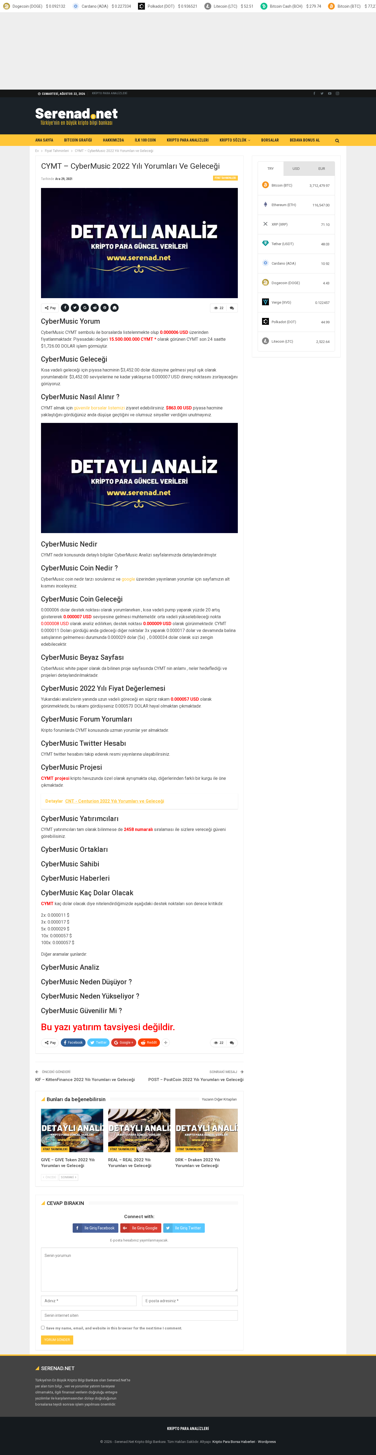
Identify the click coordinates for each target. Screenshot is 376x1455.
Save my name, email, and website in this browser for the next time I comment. (114, 1328)
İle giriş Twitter (188, 1228)
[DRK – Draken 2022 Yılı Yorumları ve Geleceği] (206, 1130)
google (128, 579)
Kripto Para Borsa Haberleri (233, 1442)
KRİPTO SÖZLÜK (233, 140)
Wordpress (267, 1442)
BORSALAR (270, 140)
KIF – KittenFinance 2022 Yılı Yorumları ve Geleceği (85, 1079)
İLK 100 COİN (145, 140)
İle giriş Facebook (100, 1228)
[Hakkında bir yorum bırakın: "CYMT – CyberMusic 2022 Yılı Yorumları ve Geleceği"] (232, 308)
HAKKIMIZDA (113, 140)
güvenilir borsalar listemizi (99, 408)
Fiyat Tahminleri (225, 177)
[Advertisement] (165, 51)
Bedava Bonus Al (305, 140)
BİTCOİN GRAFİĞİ (78, 140)
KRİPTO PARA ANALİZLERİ (109, 93)
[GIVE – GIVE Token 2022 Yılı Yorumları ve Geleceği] (72, 1130)
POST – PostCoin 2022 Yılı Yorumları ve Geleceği (196, 1079)
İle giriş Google (144, 1228)
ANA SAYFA (44, 140)
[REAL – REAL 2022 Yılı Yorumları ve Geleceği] (139, 1130)
